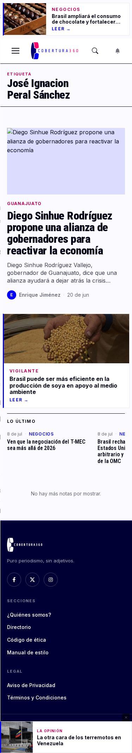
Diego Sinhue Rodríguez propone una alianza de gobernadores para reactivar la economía (59, 233)
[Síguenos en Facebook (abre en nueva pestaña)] (14, 580)
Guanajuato (24, 204)
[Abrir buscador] (95, 50)
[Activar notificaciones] (117, 50)
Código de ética (26, 640)
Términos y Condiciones (37, 697)
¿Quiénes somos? (29, 615)
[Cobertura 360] (55, 50)
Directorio (19, 627)
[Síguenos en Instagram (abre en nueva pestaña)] (51, 580)
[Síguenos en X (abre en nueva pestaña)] (32, 580)
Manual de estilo (28, 652)
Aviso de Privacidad (31, 685)
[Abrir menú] (15, 50)
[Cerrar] (126, 717)
